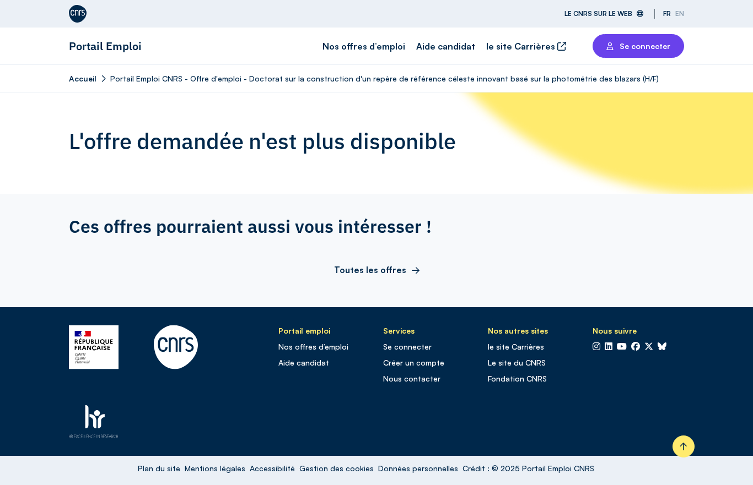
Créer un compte (413, 362)
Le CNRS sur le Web (598, 13)
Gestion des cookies (336, 468)
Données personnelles (418, 468)
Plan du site (159, 468)
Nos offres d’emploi (363, 46)
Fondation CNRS (517, 378)
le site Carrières (521, 46)
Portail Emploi (105, 46)
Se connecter (407, 346)
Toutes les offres (370, 269)
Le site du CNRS (517, 362)
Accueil (82, 78)
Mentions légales (215, 468)
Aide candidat (445, 46)
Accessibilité (272, 468)
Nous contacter (411, 378)
